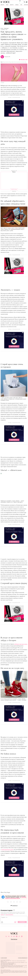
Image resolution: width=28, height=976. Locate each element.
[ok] (16, 936)
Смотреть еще (14, 189)
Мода (2, 28)
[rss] (6, 936)
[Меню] (1, 2)
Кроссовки (7, 62)
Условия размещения (4, 957)
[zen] (14, 936)
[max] (21, 936)
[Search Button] (24, 2)
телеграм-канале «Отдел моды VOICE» (15, 897)
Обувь (4, 62)
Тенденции (6, 28)
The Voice (6, 2)
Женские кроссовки (17, 62)
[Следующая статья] (14, 926)
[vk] (8, 936)
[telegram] (11, 936)
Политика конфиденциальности (22, 957)
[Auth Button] (26, 2)
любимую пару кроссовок (20, 644)
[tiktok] (19, 936)
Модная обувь (11, 62)
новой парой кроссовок (7, 849)
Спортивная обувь (23, 62)
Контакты (14, 939)
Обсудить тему (24, 59)
